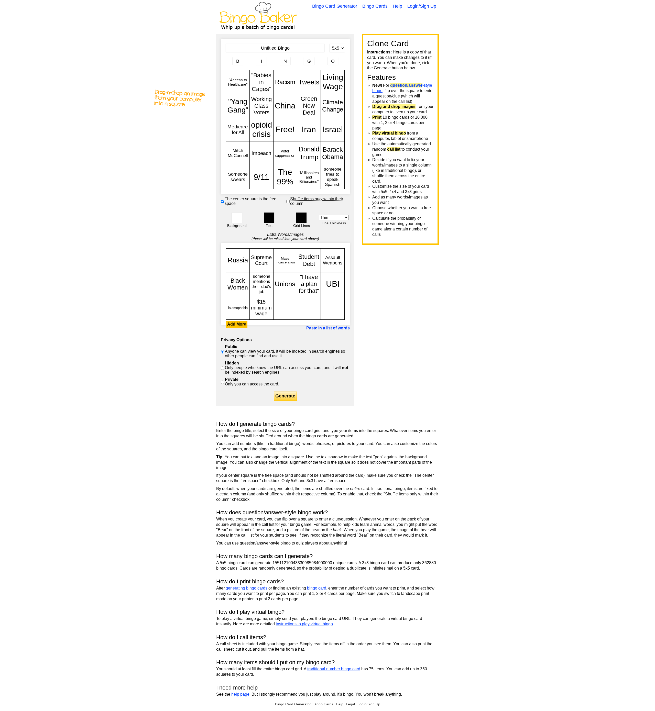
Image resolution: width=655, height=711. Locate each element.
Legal (350, 704)
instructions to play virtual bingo (304, 624)
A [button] (228, 63)
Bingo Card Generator (334, 6)
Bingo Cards (375, 6)
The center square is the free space (250, 201)
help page (240, 694)
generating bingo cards (246, 588)
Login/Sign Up (421, 6)
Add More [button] (236, 324)
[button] (237, 218)
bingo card (316, 588)
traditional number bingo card (333, 669)
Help (397, 6)
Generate (285, 395)
